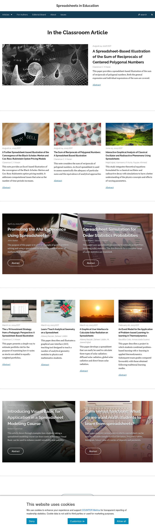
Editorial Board (39, 14)
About (53, 14)
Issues (63, 14)
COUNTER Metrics (91, 510)
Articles (5, 14)
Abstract (97, 84)
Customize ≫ (78, 521)
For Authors (22, 14)
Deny (33, 521)
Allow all (123, 521)
